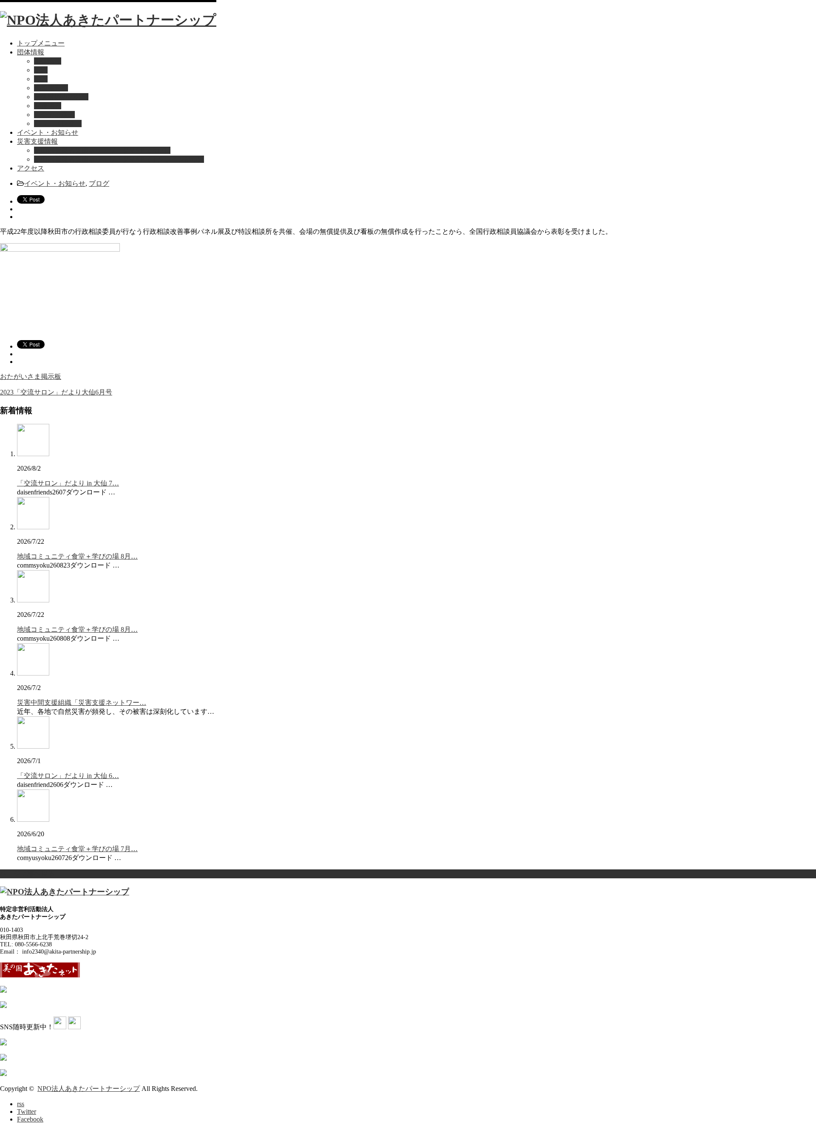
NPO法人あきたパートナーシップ (88, 1088)
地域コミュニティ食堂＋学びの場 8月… (77, 556)
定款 (41, 70)
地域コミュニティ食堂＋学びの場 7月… (77, 848)
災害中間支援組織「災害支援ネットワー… (81, 702)
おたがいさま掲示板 (30, 376)
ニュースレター (58, 123)
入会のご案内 (54, 114)
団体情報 (30, 52)
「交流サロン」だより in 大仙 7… (68, 483)
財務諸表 (47, 105)
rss (20, 1103)
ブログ (99, 183)
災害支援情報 (37, 141)
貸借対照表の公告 (61, 96)
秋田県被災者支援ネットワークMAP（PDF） (102, 150)
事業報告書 (51, 87)
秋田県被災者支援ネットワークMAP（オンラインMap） (119, 159)
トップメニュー (41, 43)
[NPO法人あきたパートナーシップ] (108, 20)
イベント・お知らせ (47, 132)
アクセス (30, 168)
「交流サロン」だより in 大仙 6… (68, 775)
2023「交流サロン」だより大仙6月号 (56, 392)
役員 (41, 78)
